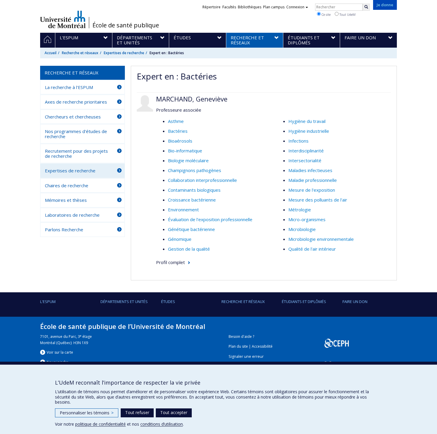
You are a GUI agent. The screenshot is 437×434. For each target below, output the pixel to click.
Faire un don (354, 301)
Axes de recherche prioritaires (76, 102)
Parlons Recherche (64, 229)
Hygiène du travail (307, 121)
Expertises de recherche (124, 52)
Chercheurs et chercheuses (73, 117)
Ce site (326, 14)
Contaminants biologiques (194, 190)
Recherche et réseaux (80, 52)
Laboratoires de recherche (72, 215)
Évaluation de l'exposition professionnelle (210, 219)
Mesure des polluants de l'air (317, 200)
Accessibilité (262, 346)
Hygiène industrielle (308, 131)
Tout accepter (173, 412)
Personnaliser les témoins (87, 413)
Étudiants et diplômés (304, 301)
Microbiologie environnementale (321, 239)
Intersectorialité (304, 160)
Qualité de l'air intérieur (312, 249)
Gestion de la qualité (189, 249)
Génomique (179, 239)
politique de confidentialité (100, 424)
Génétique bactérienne (191, 229)
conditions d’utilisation (161, 424)
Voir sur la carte (60, 352)
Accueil (50, 52)
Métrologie (299, 210)
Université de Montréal (63, 19)
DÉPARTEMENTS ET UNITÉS (124, 301)
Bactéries (178, 131)
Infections (298, 141)
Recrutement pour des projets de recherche (76, 153)
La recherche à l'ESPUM (69, 87)
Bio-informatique (185, 151)
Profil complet (170, 262)
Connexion (295, 7)
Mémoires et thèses (66, 200)
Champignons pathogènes (194, 170)
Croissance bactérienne (192, 200)
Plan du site (238, 346)
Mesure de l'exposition (311, 190)
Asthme (176, 121)
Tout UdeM (347, 14)
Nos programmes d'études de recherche (76, 133)
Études (168, 301)
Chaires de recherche (66, 185)
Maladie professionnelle (312, 180)
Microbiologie (302, 229)
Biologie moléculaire (188, 160)
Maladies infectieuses (310, 170)
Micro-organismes (307, 219)
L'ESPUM (48, 301)
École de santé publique (125, 25)
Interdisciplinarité (306, 151)
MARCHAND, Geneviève (191, 98)
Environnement (183, 210)
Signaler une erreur (246, 356)
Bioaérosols (180, 141)
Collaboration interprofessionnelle (202, 180)
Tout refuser (137, 412)
